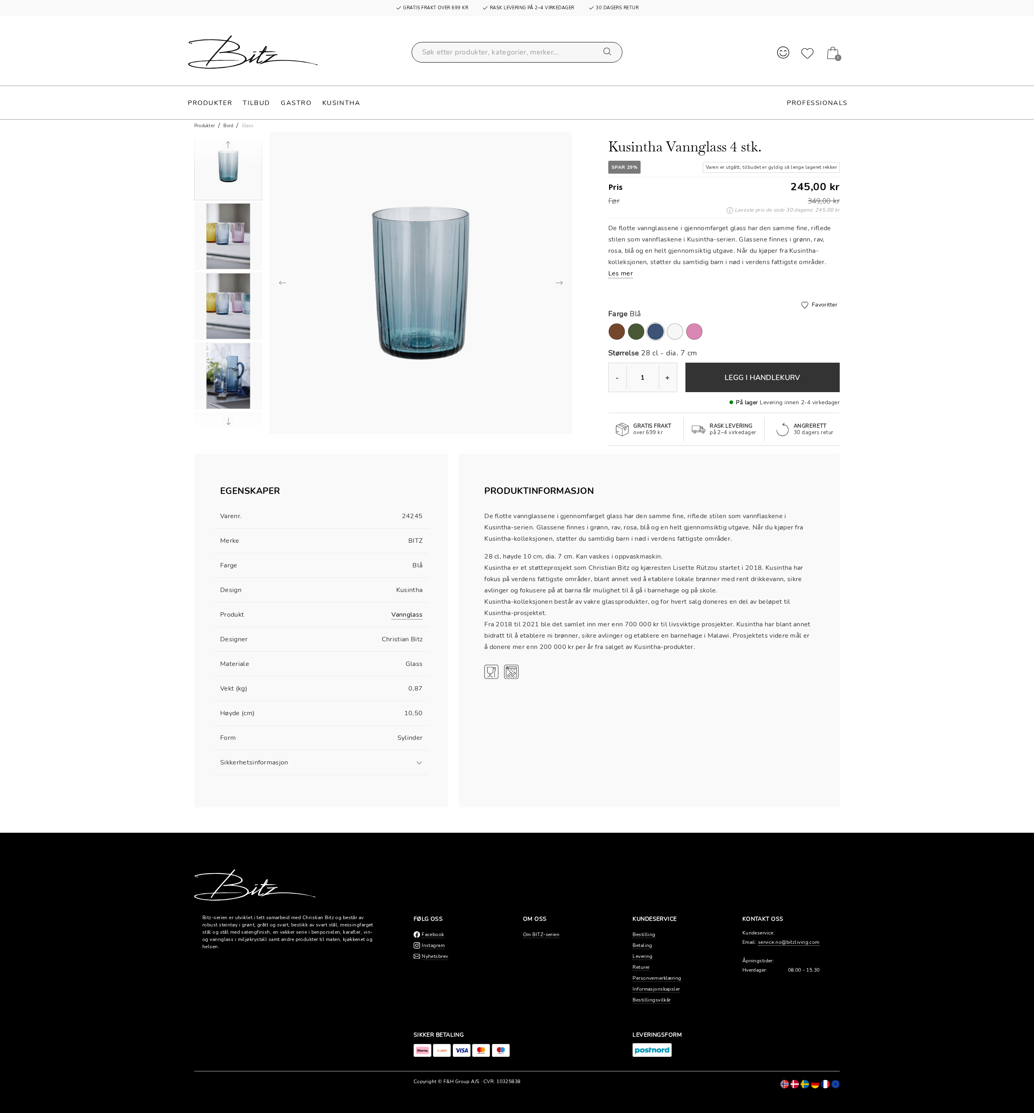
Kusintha (341, 103)
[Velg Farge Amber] (616, 331)
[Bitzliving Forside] (253, 52)
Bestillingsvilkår (651, 1000)
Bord (228, 126)
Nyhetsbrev (435, 956)
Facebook (433, 934)
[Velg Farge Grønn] (636, 331)
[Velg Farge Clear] (674, 331)
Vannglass (406, 614)
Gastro (296, 103)
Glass (247, 126)
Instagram (433, 945)
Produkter (210, 103)
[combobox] (517, 52)
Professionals (817, 103)
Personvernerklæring (657, 978)
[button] (228, 166)
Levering (643, 956)
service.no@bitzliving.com (789, 942)
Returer (641, 967)
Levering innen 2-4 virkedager (800, 402)
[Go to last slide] (228, 145)
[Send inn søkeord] (607, 52)
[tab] (321, 495)
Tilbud (256, 103)
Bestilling (644, 934)
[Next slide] (228, 421)
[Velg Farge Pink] (694, 331)
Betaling (642, 945)
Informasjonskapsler (656, 989)
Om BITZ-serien (541, 934)
